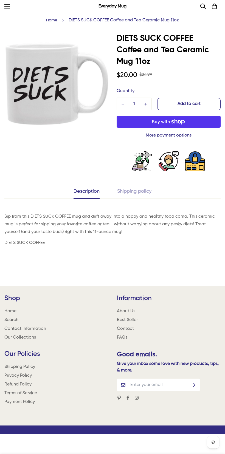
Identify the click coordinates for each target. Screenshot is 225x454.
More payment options (169, 135)
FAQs (122, 337)
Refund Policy (18, 384)
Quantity (125, 91)
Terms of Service (20, 393)
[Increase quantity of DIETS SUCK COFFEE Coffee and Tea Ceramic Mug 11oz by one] (145, 104)
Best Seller (127, 320)
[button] (214, 6)
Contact (125, 329)
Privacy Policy (18, 375)
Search (11, 320)
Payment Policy (19, 402)
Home (51, 20)
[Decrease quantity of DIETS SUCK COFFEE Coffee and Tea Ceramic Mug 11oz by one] (123, 104)
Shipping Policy (19, 367)
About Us (126, 311)
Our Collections (20, 337)
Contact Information (25, 329)
